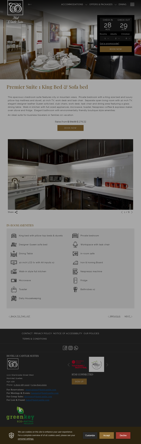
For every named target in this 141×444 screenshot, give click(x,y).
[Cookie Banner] (70, 435)
